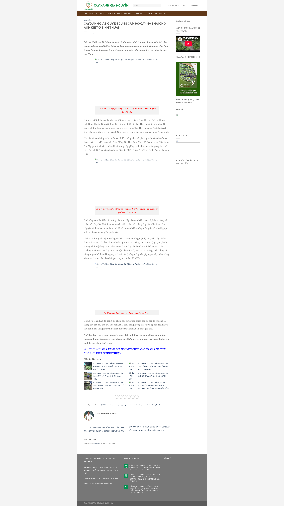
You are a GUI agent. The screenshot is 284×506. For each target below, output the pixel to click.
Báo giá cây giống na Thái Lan (124, 405)
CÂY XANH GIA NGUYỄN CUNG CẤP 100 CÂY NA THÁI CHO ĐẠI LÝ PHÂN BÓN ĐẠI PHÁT (153, 366)
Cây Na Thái (137, 405)
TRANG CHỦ (88, 14)
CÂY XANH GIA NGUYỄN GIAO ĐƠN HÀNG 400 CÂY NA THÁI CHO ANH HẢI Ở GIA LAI (108, 366)
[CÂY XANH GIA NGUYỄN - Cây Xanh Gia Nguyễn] (106, 5)
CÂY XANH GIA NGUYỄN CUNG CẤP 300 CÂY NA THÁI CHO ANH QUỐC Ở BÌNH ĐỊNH (108, 385)
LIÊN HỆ (150, 14)
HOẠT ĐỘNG (99, 14)
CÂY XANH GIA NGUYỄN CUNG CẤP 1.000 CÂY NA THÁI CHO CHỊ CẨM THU (108, 376)
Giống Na (155, 405)
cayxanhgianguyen (108, 34)
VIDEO (119, 14)
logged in (96, 443)
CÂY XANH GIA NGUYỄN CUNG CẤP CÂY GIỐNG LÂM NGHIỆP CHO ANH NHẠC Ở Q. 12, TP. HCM (144, 467)
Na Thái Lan (162, 405)
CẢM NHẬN (111, 14)
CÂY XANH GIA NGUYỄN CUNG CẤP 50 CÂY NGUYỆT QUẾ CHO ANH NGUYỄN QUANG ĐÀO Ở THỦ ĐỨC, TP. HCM (144, 478)
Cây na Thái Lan (147, 405)
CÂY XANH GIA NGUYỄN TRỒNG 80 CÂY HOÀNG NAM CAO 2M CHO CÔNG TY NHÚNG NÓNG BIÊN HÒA (153, 385)
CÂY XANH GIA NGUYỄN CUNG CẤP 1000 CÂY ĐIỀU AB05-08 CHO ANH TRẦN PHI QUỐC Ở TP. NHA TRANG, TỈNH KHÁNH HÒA (144, 489)
